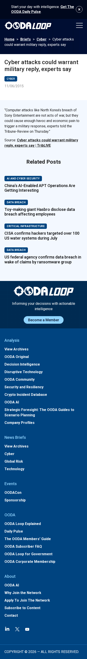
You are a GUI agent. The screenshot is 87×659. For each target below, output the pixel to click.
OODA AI (11, 402)
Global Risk (13, 461)
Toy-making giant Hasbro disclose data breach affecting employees (39, 212)
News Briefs (15, 437)
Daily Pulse (13, 531)
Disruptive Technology (23, 372)
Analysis (11, 340)
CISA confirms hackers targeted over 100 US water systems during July (41, 235)
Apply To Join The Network (27, 600)
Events (10, 483)
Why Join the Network (22, 593)
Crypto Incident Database (25, 395)
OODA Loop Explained (22, 524)
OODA (9, 515)
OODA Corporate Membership (29, 561)
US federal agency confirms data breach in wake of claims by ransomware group (42, 259)
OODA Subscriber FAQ (23, 546)
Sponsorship (15, 500)
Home (9, 39)
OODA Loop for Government (28, 554)
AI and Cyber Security (23, 178)
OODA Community (19, 379)
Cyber (42, 39)
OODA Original (16, 357)
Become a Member (43, 320)
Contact (11, 615)
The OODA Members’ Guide (27, 539)
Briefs (25, 39)
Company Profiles (19, 423)
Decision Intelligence (22, 364)
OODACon (12, 492)
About (10, 576)
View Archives (16, 349)
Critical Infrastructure (26, 226)
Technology (14, 469)
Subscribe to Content (22, 608)
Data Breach (16, 202)
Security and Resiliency (24, 387)
